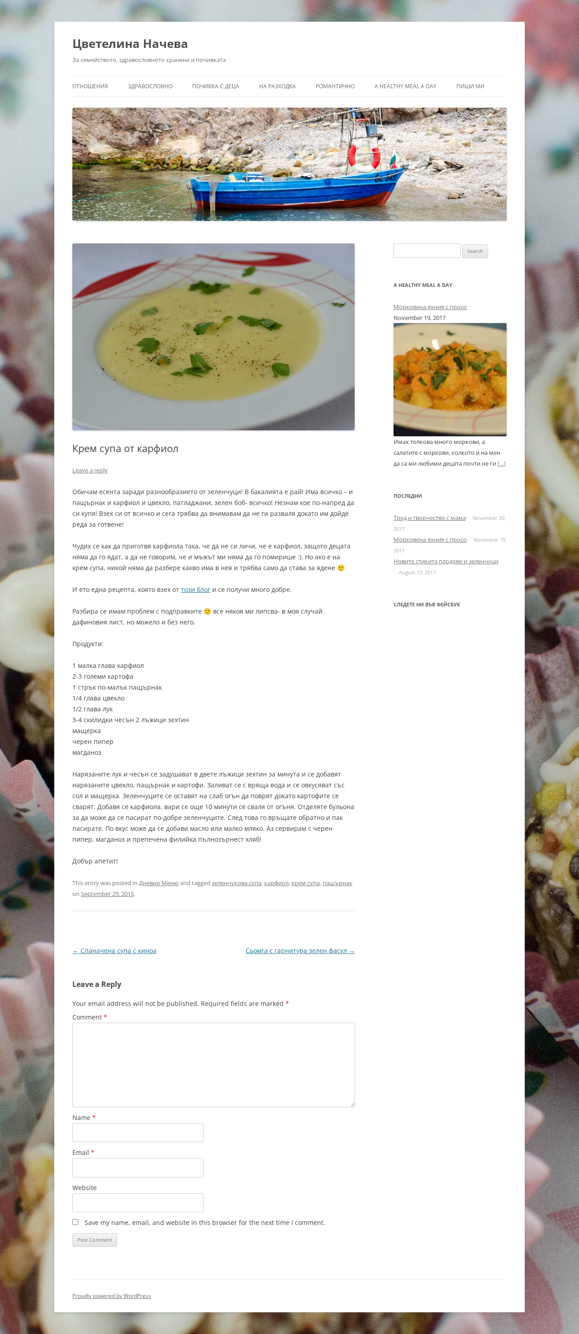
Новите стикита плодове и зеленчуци (446, 561)
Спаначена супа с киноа (114, 950)
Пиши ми (470, 86)
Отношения (90, 86)
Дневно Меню (159, 883)
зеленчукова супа (236, 883)
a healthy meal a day (406, 86)
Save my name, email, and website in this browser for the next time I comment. (205, 1222)
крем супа (305, 883)
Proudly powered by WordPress (111, 1296)
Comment (89, 1017)
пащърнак (337, 883)
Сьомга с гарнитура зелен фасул (300, 950)
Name (84, 1117)
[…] (502, 463)
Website (84, 1187)
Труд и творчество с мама (430, 518)
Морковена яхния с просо (430, 307)
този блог (195, 589)
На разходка (277, 86)
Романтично (335, 86)
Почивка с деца (215, 86)
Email (83, 1152)
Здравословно (150, 86)
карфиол (276, 883)
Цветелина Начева (130, 43)
